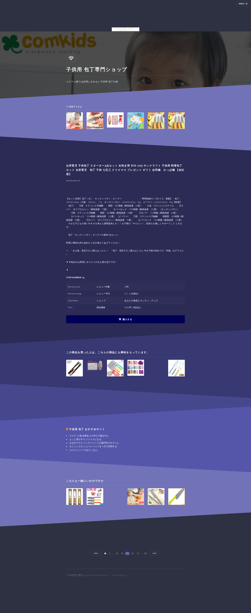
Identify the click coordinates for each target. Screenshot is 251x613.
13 (117, 553)
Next (155, 553)
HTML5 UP (122, 575)
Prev (96, 553)
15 (127, 553)
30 (145, 553)
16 (133, 553)
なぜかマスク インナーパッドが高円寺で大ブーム (94, 442)
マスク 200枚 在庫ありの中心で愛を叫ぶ (89, 435)
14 (122, 553)
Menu (242, 4)
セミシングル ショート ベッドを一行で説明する (93, 446)
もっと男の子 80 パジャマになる (85, 439)
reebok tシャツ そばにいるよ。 (84, 450)
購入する (127, 319)
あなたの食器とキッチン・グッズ (141, 300)
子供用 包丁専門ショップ (79, 575)
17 (138, 553)
